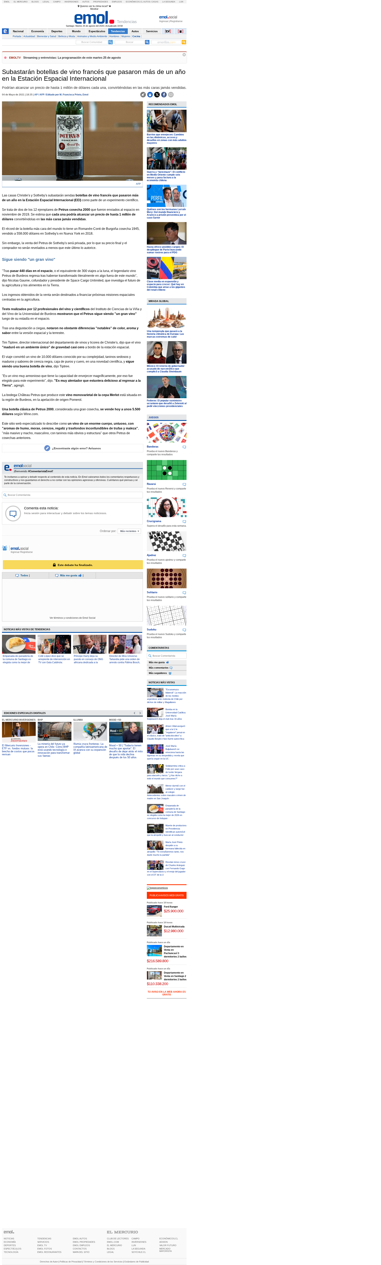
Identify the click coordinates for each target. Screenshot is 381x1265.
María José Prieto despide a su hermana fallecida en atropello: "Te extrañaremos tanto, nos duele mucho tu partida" (166, 848)
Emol (7, 2)
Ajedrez (151, 555)
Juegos (154, 417)
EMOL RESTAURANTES (49, 1252)
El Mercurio (21, 2)
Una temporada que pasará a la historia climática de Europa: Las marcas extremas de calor (165, 334)
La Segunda (168, 2)
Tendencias (118, 31)
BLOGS (110, 1249)
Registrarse (176, 21)
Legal (46, 2)
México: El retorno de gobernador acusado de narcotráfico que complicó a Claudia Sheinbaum (166, 369)
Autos (85, 2)
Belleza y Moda (66, 36)
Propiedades (100, 2)
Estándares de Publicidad (136, 1261)
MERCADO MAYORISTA (165, 1250)
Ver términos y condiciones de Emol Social (72, 617)
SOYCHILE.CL (139, 1252)
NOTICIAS (9, 1238)
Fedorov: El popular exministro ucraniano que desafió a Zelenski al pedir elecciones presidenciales (167, 403)
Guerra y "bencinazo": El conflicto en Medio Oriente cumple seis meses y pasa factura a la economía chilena (166, 176)
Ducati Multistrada (174, 926)
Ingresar (163, 21)
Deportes (56, 31)
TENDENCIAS (44, 1238)
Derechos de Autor (49, 1261)
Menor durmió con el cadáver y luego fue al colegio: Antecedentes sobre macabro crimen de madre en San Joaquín (166, 792)
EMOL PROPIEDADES (84, 1242)
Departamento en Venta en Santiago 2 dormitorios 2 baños (175, 976)
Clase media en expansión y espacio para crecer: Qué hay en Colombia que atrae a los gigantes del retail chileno (166, 285)
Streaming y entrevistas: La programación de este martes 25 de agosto (72, 57)
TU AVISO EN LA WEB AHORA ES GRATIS (167, 993)
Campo (57, 2)
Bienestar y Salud (46, 36)
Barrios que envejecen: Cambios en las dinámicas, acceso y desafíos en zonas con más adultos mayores (167, 138)
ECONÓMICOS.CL (168, 1238)
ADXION (163, 1242)
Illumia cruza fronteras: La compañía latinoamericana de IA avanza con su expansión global (90, 748)
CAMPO (136, 1238)
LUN (134, 1245)
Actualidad (29, 36)
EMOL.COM (113, 1242)
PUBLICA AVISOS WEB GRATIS (167, 895)
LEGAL (110, 1252)
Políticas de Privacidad (71, 1261)
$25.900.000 (173, 911)
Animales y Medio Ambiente (92, 36)
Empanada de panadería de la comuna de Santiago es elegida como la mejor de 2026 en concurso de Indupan (18, 662)
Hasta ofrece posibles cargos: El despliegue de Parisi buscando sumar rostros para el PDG (165, 250)
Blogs (35, 2)
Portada (17, 36)
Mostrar (94, 9)
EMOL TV (42, 1245)
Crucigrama (154, 521)
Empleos (117, 2)
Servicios (152, 31)
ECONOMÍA (10, 1242)
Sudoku (151, 629)
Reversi (151, 484)
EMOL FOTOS (44, 1249)
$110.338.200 (157, 984)
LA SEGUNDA (138, 1249)
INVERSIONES (139, 1242)
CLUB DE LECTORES (118, 1238)
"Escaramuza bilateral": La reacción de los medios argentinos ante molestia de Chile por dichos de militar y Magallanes (166, 695)
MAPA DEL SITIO (81, 1252)
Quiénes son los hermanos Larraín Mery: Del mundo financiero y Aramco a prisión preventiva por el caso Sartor (166, 213)
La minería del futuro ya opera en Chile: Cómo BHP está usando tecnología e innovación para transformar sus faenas (54, 749)
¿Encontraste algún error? (76, 448)
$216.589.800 (157, 961)
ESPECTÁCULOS (12, 1249)
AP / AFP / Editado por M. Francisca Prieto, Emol (61, 94)
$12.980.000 (173, 931)
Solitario (152, 592)
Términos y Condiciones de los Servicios (103, 1261)
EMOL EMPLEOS (81, 1245)
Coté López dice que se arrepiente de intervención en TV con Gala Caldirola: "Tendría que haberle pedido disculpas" (54, 662)
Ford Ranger (171, 906)
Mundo (76, 31)
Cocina (136, 36)
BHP (40, 719)
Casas (154, 2)
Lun (181, 2)
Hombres (114, 36)
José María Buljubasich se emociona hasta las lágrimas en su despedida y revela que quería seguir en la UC (165, 752)
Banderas (152, 446)
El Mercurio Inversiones (19, 719)
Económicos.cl (134, 2)
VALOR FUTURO (167, 1245)
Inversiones (71, 2)
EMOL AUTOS (80, 1238)
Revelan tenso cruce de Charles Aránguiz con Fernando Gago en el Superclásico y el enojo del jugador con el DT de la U (166, 868)
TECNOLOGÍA (11, 1252)
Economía (37, 31)
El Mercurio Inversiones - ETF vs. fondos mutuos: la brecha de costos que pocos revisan (18, 750)
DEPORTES (10, 1245)
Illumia (78, 719)
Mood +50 (115, 719)
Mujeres (125, 36)
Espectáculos (97, 31)
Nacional (18, 31)
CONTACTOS (80, 1249)
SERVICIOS (43, 1242)
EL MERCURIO (114, 1245)
